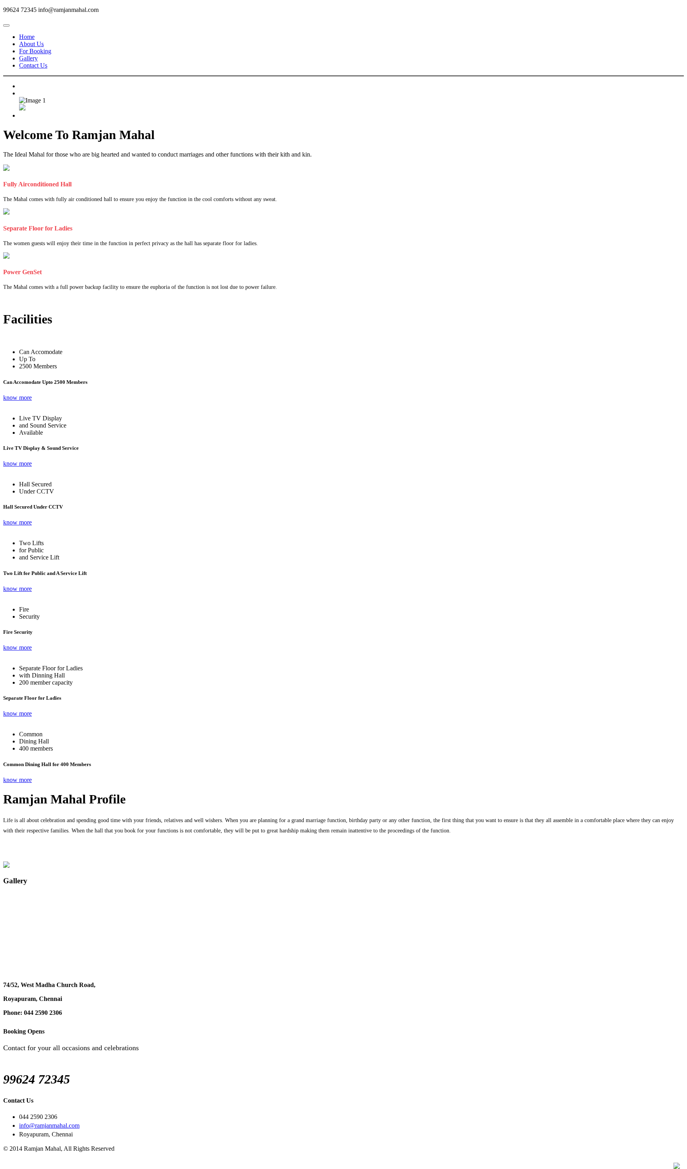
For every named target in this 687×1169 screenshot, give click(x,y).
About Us (31, 44)
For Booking (35, 51)
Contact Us (33, 65)
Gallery (28, 58)
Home (27, 36)
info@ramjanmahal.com (49, 1125)
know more (17, 397)
